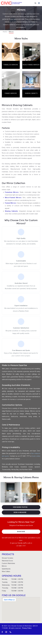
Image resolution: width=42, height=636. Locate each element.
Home (5, 32)
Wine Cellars (6, 571)
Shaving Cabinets (11, 211)
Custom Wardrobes (8, 563)
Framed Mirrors (10, 203)
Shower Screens (7, 558)
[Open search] (34, 3)
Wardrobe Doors (7, 561)
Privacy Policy (26, 628)
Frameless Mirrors (12, 192)
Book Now (21, 531)
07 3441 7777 (21, 546)
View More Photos (20, 507)
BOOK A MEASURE (20, 512)
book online (36, 456)
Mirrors (4, 566)
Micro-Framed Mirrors (13, 197)
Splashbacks (6, 569)
